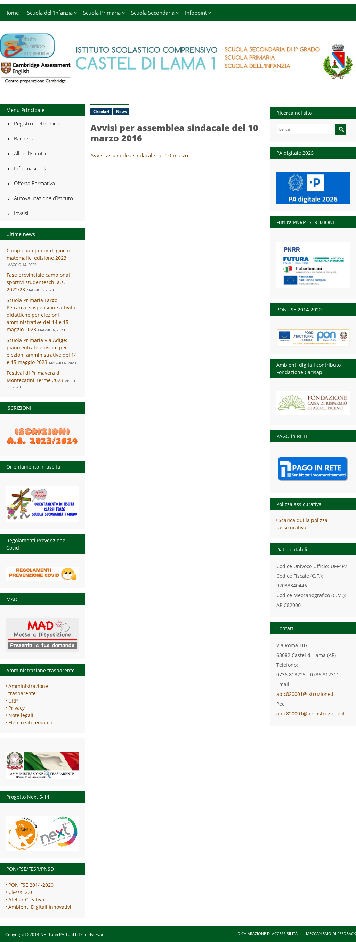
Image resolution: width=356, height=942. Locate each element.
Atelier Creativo (26, 899)
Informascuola (31, 168)
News (121, 111)
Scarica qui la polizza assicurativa (302, 524)
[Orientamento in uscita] (42, 504)
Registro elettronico (36, 123)
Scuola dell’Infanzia (50, 12)
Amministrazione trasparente (28, 690)
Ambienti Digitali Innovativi (39, 906)
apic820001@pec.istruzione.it (310, 713)
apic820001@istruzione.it (305, 694)
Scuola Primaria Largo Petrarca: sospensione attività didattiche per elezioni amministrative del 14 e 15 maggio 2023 (41, 315)
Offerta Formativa (34, 183)
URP (13, 700)
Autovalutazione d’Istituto (43, 198)
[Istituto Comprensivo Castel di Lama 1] (178, 82)
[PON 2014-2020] (313, 338)
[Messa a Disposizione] (42, 635)
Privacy (16, 708)
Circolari (101, 111)
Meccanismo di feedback (331, 933)
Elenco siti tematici (30, 722)
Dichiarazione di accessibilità (267, 933)
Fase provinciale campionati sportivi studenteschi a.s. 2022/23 (39, 282)
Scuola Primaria (102, 12)
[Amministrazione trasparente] (42, 765)
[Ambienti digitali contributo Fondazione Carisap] (313, 401)
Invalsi (21, 213)
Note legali (20, 715)
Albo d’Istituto (30, 153)
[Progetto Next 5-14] (42, 833)
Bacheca (23, 138)
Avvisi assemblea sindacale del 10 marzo (139, 155)
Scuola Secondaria (153, 12)
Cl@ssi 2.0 (20, 892)
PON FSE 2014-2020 (31, 885)
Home (11, 12)
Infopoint (196, 12)
